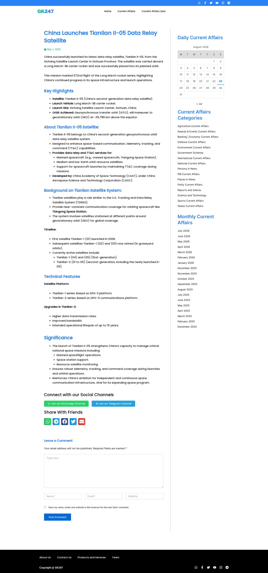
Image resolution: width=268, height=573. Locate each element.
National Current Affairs (191, 163)
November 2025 (187, 273)
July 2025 (183, 294)
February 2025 (186, 321)
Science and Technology (192, 195)
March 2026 (185, 252)
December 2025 (187, 268)
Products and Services (92, 557)
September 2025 (187, 284)
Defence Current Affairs (191, 142)
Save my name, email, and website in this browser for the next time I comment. (88, 507)
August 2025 (185, 289)
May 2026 (184, 241)
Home (107, 11)
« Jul (199, 103)
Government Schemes (190, 152)
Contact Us (64, 557)
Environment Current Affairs (194, 147)
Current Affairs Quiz (153, 11)
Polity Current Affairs (190, 184)
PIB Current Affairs (188, 174)
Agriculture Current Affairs (193, 126)
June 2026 (184, 236)
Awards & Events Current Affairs (196, 131)
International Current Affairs (194, 158)
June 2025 (184, 300)
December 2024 (187, 326)
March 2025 (185, 316)
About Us (45, 557)
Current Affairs (126, 11)
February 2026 (186, 257)
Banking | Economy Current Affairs (198, 136)
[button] (47, 421)
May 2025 (184, 305)
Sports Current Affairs (191, 200)
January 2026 (186, 262)
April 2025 (184, 310)
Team (115, 557)
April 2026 (184, 246)
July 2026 (183, 230)
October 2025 (186, 278)
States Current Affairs (190, 206)
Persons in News (187, 168)
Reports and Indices (189, 190)
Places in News (186, 179)
